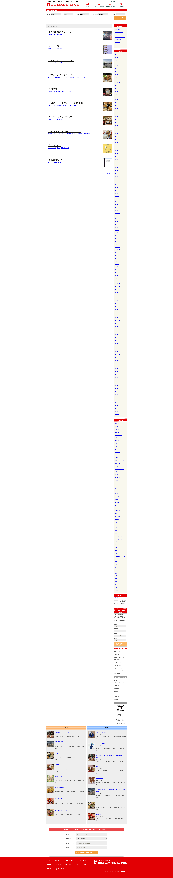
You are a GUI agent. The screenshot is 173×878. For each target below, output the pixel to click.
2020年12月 (117, 247)
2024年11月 (117, 114)
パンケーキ (117, 483)
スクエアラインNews (119, 460)
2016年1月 (117, 414)
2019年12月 (117, 281)
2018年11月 (117, 317)
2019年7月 (117, 295)
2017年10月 (117, 354)
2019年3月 (117, 306)
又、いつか (117, 516)
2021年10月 (117, 218)
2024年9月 (117, 119)
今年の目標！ (54, 145)
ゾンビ (116, 474)
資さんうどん (58, 753)
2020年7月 (117, 261)
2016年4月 (117, 405)
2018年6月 (117, 332)
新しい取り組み (118, 536)
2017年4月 (117, 371)
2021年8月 (117, 224)
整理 (116, 530)
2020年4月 (117, 269)
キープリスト (120, 595)
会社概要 (57, 860)
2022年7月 (117, 193)
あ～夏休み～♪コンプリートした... (63, 732)
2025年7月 (117, 91)
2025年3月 (117, 102)
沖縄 (116, 547)
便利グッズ (117, 510)
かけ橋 (116, 426)
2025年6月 (117, 94)
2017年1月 (117, 380)
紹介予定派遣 (117, 694)
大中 (85, 77)
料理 (116, 533)
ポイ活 (116, 493)
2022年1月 (117, 210)
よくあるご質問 (117, 662)
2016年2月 (117, 411)
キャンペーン (117, 452)
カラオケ (117, 446)
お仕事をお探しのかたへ (98, 5)
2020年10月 (117, 252)
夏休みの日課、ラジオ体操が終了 (63, 776)
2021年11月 (117, 216)
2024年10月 (117, 116)
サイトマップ (58, 864)
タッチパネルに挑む (119, 29)
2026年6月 (117, 60)
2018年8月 (117, 326)
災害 (116, 564)
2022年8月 (117, 190)
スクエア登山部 (118, 466)
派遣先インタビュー (119, 553)
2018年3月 (117, 340)
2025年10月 (117, 82)
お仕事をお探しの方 (120, 648)
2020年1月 (117, 278)
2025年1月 (117, 108)
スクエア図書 (118, 463)
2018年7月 (117, 329)
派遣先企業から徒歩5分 (120, 556)
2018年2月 (117, 343)
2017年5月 (117, 368)
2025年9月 (117, 85)
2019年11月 (117, 283)
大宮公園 (117, 519)
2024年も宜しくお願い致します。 (64, 131)
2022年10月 (117, 184)
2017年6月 (117, 366)
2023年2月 (117, 173)
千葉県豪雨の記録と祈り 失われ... (63, 742)
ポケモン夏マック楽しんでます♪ (63, 787)
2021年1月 (117, 244)
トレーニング (118, 477)
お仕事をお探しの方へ (118, 654)
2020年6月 (117, 264)
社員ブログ (50, 869)
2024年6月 (117, 128)
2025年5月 (117, 97)
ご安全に (59, 63)
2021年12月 (117, 213)
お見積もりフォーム (118, 688)
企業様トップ (117, 680)
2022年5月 (117, 199)
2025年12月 (117, 77)
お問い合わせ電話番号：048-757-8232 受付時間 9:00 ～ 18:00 (117, 1)
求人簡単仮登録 (121, 5)
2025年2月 (117, 105)
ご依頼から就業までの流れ (119, 683)
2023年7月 (117, 159)
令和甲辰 (52, 88)
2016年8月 (117, 394)
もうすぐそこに (61, 77)
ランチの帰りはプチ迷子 (60, 117)
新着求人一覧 (117, 651)
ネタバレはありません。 (60, 32)
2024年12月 (117, 111)
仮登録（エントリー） (118, 671)
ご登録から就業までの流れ (119, 657)
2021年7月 (117, 227)
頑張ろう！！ (65, 91)
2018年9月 (117, 323)
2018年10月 (117, 320)
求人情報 (87, 5)
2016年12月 (117, 383)
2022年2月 (117, 207)
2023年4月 (117, 167)
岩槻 (73, 105)
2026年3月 (117, 68)
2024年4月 (117, 133)
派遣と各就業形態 (118, 659)
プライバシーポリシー (82, 864)
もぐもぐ (59, 91)
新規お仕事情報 (118, 539)
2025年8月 (117, 88)
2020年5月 (117, 266)
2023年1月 (117, 176)
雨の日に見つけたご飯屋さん (62, 810)
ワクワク (81, 77)
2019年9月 (117, 289)
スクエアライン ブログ (55, 23)
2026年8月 (117, 54)
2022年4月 (117, 201)
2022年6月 (117, 196)
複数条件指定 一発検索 (52, 10)
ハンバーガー (118, 480)
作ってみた (117, 508)
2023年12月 (117, 145)
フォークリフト (118, 491)
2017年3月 (117, 374)
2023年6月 (117, 162)
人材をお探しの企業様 (110, 5)
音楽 (116, 587)
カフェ (116, 443)
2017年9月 (117, 357)
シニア (116, 457)
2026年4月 (117, 65)
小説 (116, 525)
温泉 (116, 559)
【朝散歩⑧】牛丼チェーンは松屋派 (65, 102)
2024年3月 (117, 136)
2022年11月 (117, 182)
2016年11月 (117, 385)
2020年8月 (117, 258)
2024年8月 (117, 122)
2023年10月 (117, 150)
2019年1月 (117, 312)
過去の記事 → (109, 174)
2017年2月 (117, 377)
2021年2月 (117, 241)
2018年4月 (117, 337)
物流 (116, 567)
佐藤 (63, 48)
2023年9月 (117, 153)
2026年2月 (117, 71)
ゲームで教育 (54, 46)
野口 (62, 63)
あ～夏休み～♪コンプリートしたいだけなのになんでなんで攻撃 (120, 37)
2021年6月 (117, 230)
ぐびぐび (117, 429)
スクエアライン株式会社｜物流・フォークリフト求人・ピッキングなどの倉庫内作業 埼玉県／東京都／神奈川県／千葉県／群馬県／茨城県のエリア (63, 3)
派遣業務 (116, 691)
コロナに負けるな (74, 77)
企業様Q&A (116, 685)
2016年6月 (117, 400)
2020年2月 (117, 275)
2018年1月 (117, 346)
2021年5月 (117, 233)
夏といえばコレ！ (59, 799)
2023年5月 (117, 165)
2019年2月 (117, 309)
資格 (116, 584)
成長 (61, 48)
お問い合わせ (117, 673)
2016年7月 (117, 397)
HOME (47, 23)
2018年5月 (117, 334)
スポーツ (117, 471)
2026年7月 (117, 57)
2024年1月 (117, 142)
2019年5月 (117, 300)
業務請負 (116, 699)
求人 (116, 544)
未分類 (58, 34)
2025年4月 (117, 99)
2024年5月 (117, 131)
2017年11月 (117, 351)
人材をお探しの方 (82, 860)
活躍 (116, 550)
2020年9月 (117, 255)
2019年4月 (117, 303)
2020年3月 (117, 272)
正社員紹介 (116, 696)
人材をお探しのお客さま (120, 677)
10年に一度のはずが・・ (60, 74)
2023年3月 (117, 170)
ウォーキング (65, 105)
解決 (58, 48)
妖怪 (116, 522)
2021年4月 (117, 235)
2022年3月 (117, 204)
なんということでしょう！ (61, 60)
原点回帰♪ (117, 42)
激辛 (116, 561)
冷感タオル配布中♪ (119, 32)
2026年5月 (117, 63)
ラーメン (64, 134)
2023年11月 (117, 148)
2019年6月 (117, 298)
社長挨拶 (49, 864)
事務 (61, 34)
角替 (75, 105)
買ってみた (117, 581)
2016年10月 (117, 388)
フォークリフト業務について (120, 668)
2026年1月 (117, 74)
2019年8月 (117, 292)
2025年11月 (117, 80)
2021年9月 (117, 221)
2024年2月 (117, 139)
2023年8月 (117, 156)
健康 (70, 105)
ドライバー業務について (119, 665)
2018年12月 (117, 315)
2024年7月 (117, 125)
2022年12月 (117, 179)
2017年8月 (117, 360)
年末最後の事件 (56, 159)
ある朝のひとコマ (118, 423)
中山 (90, 134)
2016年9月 (117, 391)
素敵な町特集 (79, 134)
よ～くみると (118, 45)
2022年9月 (117, 187)
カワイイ (67, 77)
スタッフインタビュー (119, 469)
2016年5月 (117, 402)
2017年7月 (117, 363)
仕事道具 (117, 502)
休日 (58, 162)
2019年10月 (117, 286)
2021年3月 (117, 238)
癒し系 (73, 134)
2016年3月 (117, 408)
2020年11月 (117, 249)
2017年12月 (117, 349)
